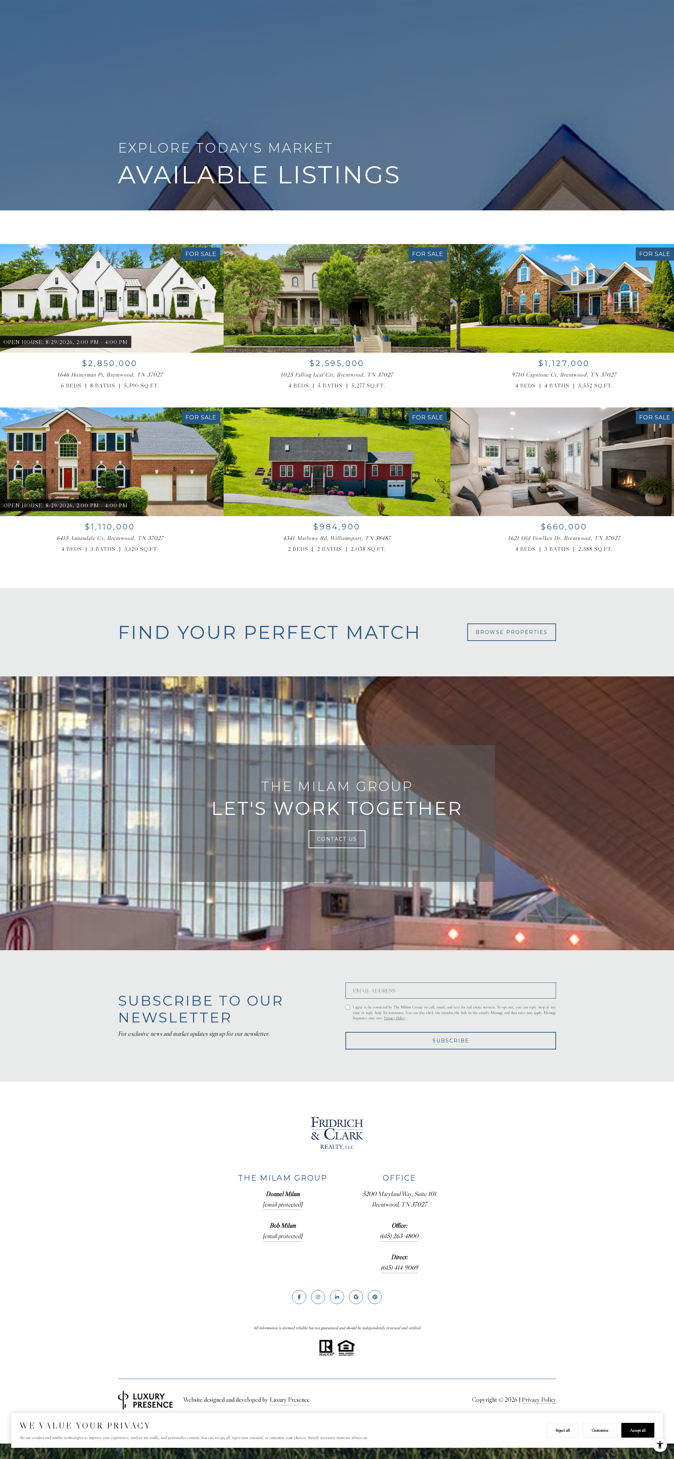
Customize (600, 1430)
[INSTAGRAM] (318, 1297)
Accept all (638, 1430)
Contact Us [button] (337, 839)
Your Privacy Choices (337, 1451)
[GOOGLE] (356, 1297)
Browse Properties (512, 632)
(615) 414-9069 (399, 1267)
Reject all (563, 1430)
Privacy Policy (394, 1017)
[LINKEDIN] (337, 1297)
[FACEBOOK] (299, 1297)
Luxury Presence (290, 1400)
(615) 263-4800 (399, 1236)
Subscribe (450, 1041)
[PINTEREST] (375, 1297)
